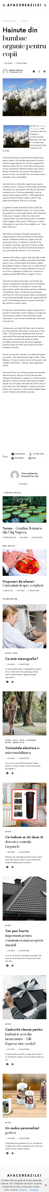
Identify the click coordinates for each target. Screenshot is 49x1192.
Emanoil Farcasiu (16, 70)
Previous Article (13, 493)
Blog (15, 653)
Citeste (23, 1190)
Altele (24, 20)
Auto (15, 740)
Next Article (9, 546)
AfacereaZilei (24, 5)
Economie (31, 740)
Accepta (34, 1190)
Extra (8, 742)
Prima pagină (9, 20)
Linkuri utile (18, 742)
